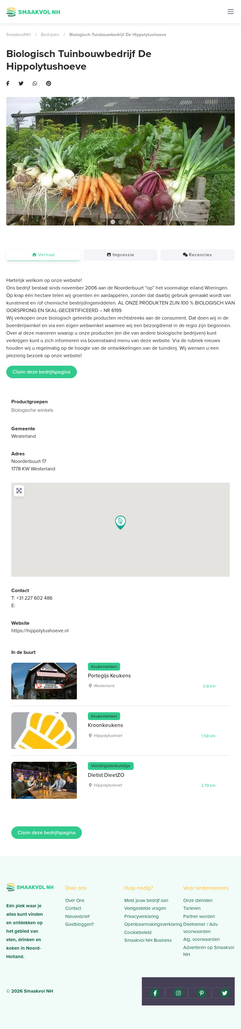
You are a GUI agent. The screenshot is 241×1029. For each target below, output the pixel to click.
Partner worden (199, 916)
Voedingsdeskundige (111, 765)
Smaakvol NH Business (148, 940)
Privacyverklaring (141, 916)
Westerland (23, 436)
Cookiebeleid (138, 932)
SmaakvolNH (18, 34)
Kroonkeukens (105, 725)
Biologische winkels (32, 410)
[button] (23, 161)
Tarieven (192, 908)
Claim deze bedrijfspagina (42, 371)
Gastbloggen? (79, 924)
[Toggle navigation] (230, 11)
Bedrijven (50, 34)
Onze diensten (197, 900)
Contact (73, 908)
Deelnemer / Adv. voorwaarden (200, 928)
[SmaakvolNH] (33, 11)
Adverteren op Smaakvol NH (208, 951)
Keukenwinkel (104, 666)
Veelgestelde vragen (145, 908)
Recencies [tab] (200, 255)
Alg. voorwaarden (201, 939)
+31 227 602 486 (34, 598)
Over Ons (74, 900)
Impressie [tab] (123, 255)
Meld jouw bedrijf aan (146, 900)
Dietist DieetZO (106, 775)
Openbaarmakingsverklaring (150, 924)
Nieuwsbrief (77, 916)
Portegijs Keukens (109, 676)
